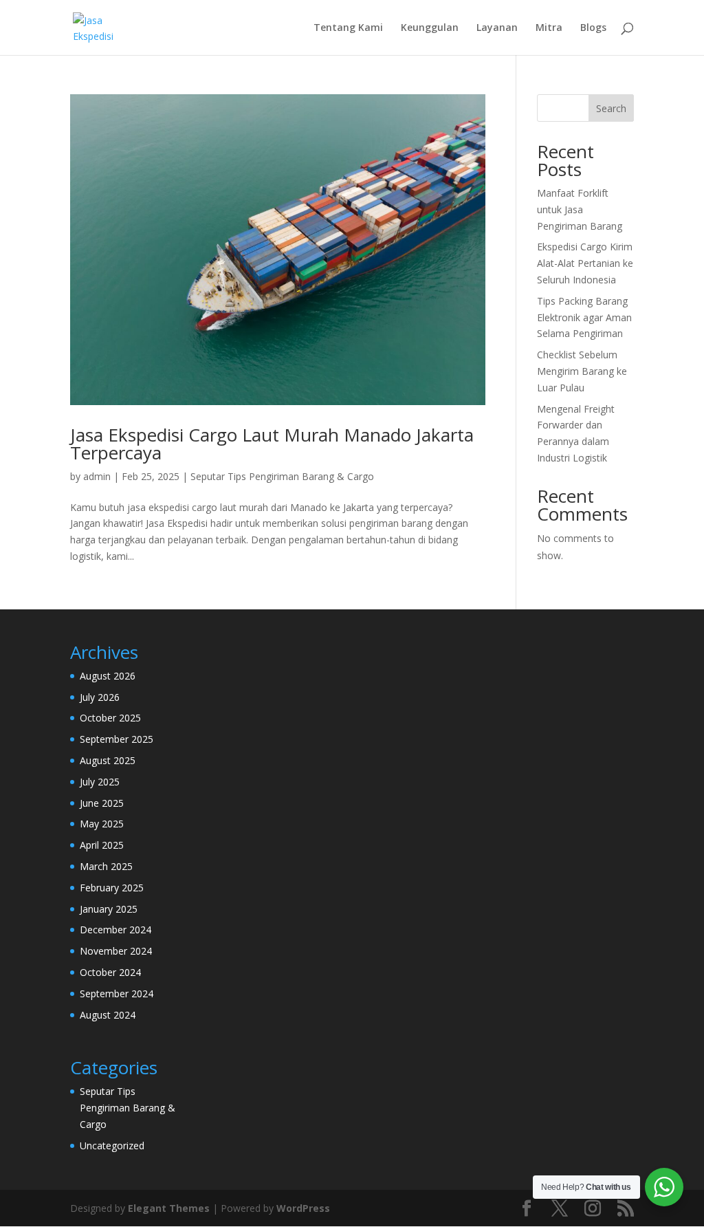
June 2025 (102, 803)
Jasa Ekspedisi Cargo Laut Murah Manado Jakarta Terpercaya (272, 443)
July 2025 (100, 781)
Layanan (497, 28)
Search (611, 108)
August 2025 (107, 760)
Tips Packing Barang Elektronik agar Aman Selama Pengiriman (584, 317)
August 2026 (107, 675)
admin (97, 476)
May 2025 (102, 823)
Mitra (549, 28)
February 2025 (112, 887)
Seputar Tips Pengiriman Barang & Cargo (282, 476)
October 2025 (110, 717)
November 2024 (116, 950)
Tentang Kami (348, 28)
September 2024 (116, 993)
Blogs (593, 28)
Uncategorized (112, 1145)
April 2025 (102, 844)
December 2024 (115, 929)
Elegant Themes (169, 1208)
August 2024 (107, 1014)
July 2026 (100, 697)
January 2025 (109, 908)
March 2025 (106, 866)
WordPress (303, 1208)
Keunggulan (430, 28)
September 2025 (116, 739)
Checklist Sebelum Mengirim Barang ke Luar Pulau (582, 371)
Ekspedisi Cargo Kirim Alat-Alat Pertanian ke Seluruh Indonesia (585, 263)
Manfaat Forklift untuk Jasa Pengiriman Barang (579, 209)
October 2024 (110, 972)
